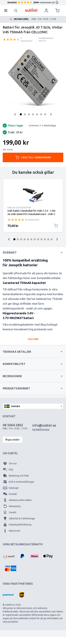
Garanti (12, 512)
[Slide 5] (28, 239)
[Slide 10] (45, 239)
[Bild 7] (45, 114)
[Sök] (16, 10)
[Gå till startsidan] (31, 10)
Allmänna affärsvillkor (20, 500)
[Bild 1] (21, 114)
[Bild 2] (25, 114)
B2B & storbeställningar (21, 481)
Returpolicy (15, 506)
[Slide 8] (38, 239)
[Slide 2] (17, 239)
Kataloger (14, 488)
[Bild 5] (37, 114)
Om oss (13, 463)
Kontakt (13, 494)
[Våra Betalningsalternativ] (9, 556)
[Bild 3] (29, 114)
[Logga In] (46, 10)
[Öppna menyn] (7, 10)
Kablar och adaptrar (19, 208)
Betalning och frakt (19, 475)
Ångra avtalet (12, 439)
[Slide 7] (34, 239)
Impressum (14, 530)
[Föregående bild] (9, 239)
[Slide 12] (51, 239)
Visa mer (33, 339)
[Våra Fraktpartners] (8, 595)
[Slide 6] (31, 239)
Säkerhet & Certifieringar (22, 518)
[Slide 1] (14, 239)
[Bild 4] (33, 114)
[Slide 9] (41, 239)
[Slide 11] (48, 239)
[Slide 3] (21, 239)
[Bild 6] (41, 114)
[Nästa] (51, 114)
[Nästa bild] (57, 239)
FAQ (11, 469)
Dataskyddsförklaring (20, 524)
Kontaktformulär (40, 429)
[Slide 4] (24, 239)
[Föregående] (15, 114)
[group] (11, 39)
